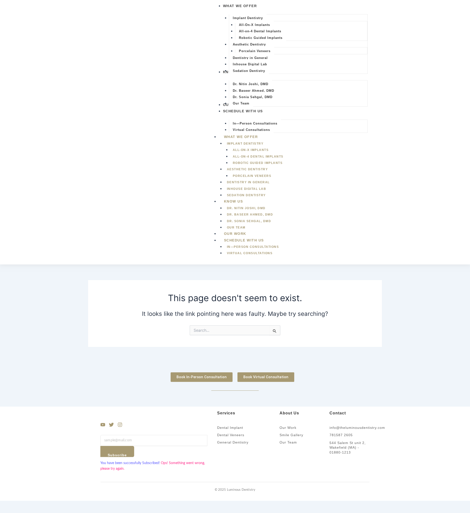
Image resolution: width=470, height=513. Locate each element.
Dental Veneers (230, 435)
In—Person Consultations (253, 247)
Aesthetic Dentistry (247, 169)
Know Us (233, 201)
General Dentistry (232, 442)
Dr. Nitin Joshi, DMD (246, 208)
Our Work (235, 234)
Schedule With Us (244, 240)
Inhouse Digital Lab (246, 189)
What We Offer (241, 137)
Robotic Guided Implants (258, 163)
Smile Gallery (291, 435)
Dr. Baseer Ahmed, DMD (250, 214)
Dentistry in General (248, 182)
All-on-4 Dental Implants (258, 156)
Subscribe (117, 455)
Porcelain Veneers (252, 176)
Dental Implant (230, 428)
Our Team (236, 227)
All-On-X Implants (251, 150)
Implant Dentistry (245, 143)
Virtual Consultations (250, 253)
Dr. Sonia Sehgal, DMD (249, 221)
